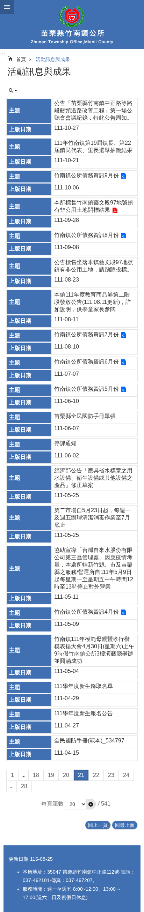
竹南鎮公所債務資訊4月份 (86, 612)
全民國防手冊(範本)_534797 (89, 740)
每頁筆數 (52, 804)
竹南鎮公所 (72, 24)
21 (81, 775)
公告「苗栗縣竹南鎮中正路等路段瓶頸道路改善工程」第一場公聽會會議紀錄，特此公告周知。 (93, 110)
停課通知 (65, 443)
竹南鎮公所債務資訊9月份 (86, 175)
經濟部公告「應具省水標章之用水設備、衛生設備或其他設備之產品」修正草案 (93, 478)
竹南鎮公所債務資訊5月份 (86, 389)
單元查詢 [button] (13, 91)
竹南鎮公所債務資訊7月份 (86, 334)
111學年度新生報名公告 (83, 713)
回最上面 (125, 825)
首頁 (21, 59)
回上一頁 (98, 825)
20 (66, 775)
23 (111, 775)
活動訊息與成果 (53, 59)
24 (126, 775)
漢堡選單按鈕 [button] (7, 7)
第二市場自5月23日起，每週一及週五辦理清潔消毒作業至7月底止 (92, 517)
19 (51, 775)
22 (96, 775)
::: (2, 52)
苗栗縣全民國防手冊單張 (85, 416)
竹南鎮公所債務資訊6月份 (86, 362)
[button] (91, 804)
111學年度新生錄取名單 (83, 686)
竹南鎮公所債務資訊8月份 (86, 235)
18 (36, 775)
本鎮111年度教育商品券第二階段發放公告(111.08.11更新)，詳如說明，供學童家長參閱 (92, 302)
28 (24, 786)
